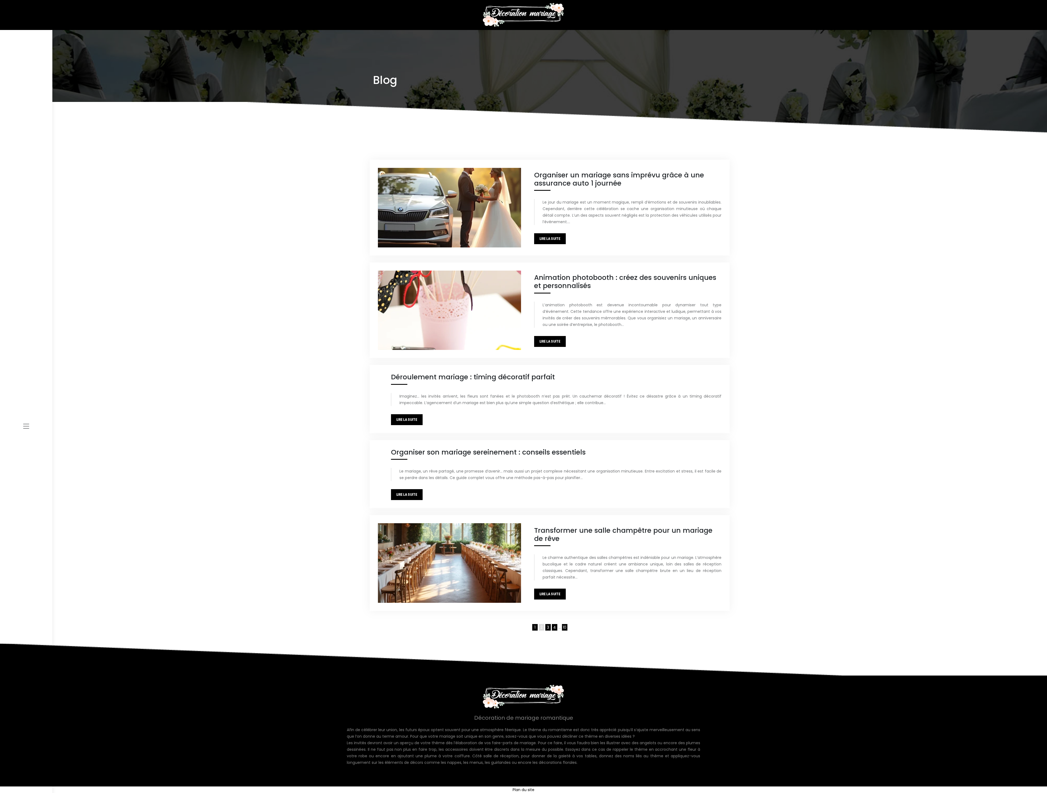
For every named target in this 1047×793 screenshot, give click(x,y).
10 (564, 627)
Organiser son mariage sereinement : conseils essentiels (488, 452)
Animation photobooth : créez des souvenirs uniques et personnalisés (625, 281)
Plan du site (523, 789)
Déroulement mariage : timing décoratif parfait (473, 377)
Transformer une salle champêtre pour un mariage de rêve (623, 534)
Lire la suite (550, 238)
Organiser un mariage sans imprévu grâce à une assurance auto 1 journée (619, 179)
